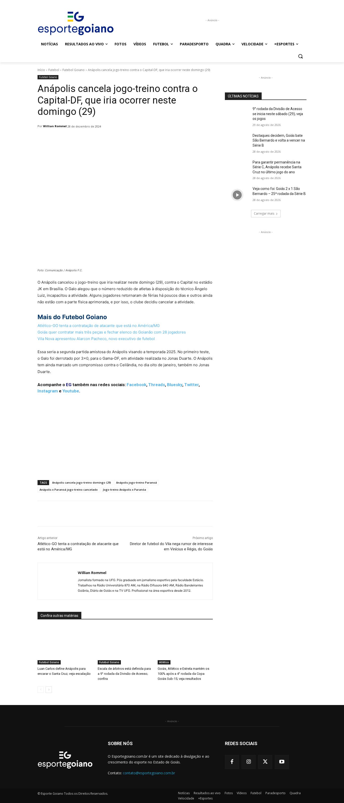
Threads (156, 384)
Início (41, 70)
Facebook (136, 384)
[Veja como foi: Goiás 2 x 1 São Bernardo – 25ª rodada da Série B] (237, 195)
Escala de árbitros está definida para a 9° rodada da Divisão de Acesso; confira (124, 674)
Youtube (70, 390)
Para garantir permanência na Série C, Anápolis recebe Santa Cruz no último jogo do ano (277, 167)
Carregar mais (264, 213)
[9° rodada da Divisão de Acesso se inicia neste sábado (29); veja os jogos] (237, 115)
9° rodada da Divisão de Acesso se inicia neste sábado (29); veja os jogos (278, 114)
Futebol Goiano (73, 70)
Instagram (48, 390)
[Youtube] (282, 762)
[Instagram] (249, 762)
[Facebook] (232, 762)
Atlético (164, 662)
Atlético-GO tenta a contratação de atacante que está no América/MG (99, 325)
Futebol (53, 70)
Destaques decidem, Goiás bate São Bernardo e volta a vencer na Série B (279, 140)
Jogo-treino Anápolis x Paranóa (124, 489)
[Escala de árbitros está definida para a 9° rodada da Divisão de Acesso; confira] (125, 645)
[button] (300, 56)
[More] (167, 139)
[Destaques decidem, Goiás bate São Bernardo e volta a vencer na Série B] (237, 141)
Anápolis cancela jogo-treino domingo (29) (81, 482)
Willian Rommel (55, 126)
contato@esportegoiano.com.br (149, 773)
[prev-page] (41, 689)
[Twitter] (265, 762)
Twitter (191, 384)
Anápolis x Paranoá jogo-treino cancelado (69, 489)
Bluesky (174, 384)
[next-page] (49, 689)
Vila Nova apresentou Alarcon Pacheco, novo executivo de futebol (97, 338)
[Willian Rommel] (58, 581)
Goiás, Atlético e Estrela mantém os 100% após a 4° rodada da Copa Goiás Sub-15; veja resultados (183, 674)
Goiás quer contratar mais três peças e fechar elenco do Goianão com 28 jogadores (112, 332)
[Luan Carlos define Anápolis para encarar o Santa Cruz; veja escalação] (65, 645)
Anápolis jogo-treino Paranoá (136, 482)
